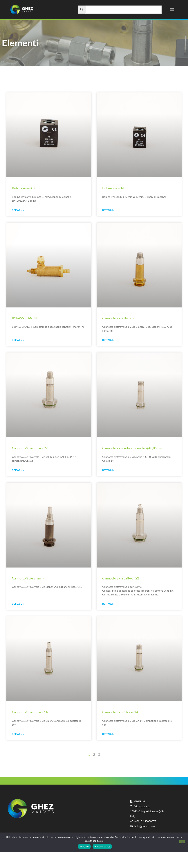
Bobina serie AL (113, 188)
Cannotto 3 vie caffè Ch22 (120, 578)
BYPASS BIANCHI (25, 318)
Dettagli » (18, 210)
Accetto (84, 846)
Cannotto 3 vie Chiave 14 (30, 712)
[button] (172, 10)
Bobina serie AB (23, 188)
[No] (182, 841)
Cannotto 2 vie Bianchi (118, 318)
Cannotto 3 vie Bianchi (28, 578)
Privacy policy (102, 846)
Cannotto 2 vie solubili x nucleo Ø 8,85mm (132, 448)
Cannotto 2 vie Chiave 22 (30, 448)
